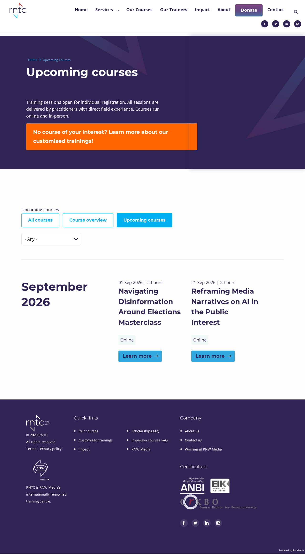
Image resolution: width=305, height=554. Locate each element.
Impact (202, 9)
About (224, 9)
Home (81, 9)
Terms (31, 448)
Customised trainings (96, 440)
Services (104, 9)
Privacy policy (50, 448)
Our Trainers (173, 9)
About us (192, 431)
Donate (249, 10)
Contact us (193, 440)
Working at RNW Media (203, 449)
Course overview (88, 220)
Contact (275, 9)
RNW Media (141, 449)
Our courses (88, 431)
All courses (40, 220)
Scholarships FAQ (145, 431)
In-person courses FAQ (150, 440)
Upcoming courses (144, 220)
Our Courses (139, 9)
